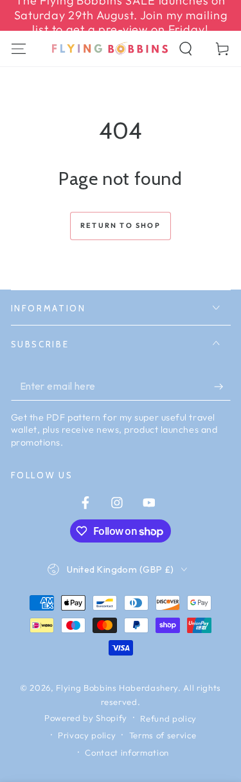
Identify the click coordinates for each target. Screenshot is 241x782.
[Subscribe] (222, 386)
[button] (186, 48)
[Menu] (18, 48)
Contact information (127, 752)
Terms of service (163, 735)
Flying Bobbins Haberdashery (117, 687)
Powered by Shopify (85, 718)
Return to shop (120, 225)
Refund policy (168, 718)
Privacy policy (87, 735)
